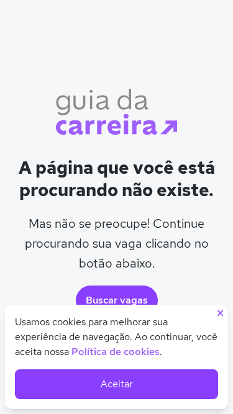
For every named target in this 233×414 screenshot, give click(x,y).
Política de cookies (115, 351)
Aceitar (117, 383)
